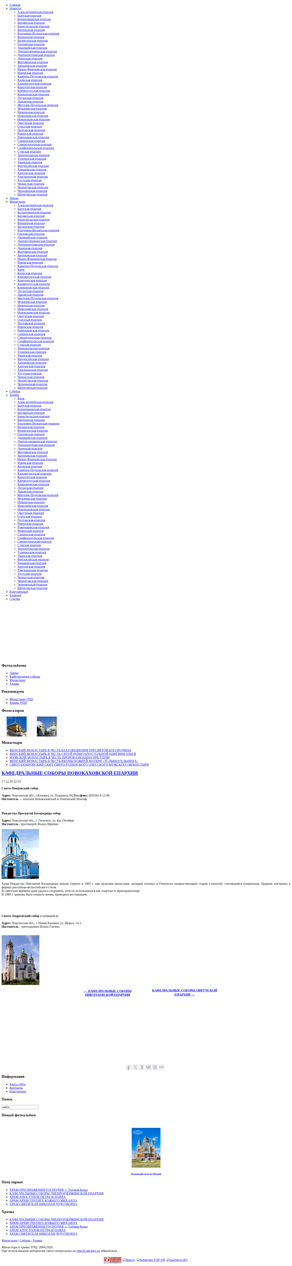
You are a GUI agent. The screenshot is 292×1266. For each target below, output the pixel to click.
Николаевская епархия (32, 115)
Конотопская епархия (32, 87)
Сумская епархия (29, 151)
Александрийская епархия (35, 12)
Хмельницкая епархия (32, 176)
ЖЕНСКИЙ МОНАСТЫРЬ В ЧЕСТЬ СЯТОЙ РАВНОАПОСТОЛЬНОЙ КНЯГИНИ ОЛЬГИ (73, 754)
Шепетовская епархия (32, 194)
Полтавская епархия (31, 130)
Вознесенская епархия (32, 40)
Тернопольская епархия (33, 155)
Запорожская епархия (32, 65)
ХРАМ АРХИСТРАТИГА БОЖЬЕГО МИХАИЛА (43, 1200)
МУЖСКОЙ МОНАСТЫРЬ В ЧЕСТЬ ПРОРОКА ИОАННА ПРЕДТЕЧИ (60, 757)
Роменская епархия (30, 531)
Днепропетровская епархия (36, 55)
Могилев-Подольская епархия (37, 105)
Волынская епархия (30, 37)
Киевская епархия (29, 80)
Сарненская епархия (31, 141)
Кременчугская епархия (33, 90)
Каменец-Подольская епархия (37, 76)
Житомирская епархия (32, 62)
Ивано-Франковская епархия (37, 69)
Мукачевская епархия (32, 108)
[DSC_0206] (47, 735)
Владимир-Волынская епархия (38, 33)
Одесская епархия (29, 126)
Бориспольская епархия (33, 26)
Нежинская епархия (30, 112)
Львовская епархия (30, 101)
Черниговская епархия (32, 187)
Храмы (37, 1240)
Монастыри (9, 1240)
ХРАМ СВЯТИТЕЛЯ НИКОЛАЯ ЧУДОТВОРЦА (43, 1204)
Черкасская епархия (30, 183)
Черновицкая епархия (32, 191)
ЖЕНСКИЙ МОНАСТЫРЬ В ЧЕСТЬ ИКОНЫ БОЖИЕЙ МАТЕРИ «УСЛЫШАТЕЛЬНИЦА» (74, 761)
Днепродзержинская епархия (37, 51)
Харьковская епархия (31, 169)
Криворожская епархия (33, 94)
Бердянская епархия (30, 22)
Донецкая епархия (29, 58)
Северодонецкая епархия (34, 144)
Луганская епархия (30, 98)
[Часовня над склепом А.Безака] (17, 735)
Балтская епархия (29, 15)
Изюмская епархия (30, 73)
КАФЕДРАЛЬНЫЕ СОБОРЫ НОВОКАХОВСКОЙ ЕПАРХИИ (70, 773)
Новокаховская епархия (33, 119)
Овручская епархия (30, 123)
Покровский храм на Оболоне (146, 1174)
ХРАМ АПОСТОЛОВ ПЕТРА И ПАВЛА (38, 1197)
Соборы (25, 1240)
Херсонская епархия (31, 173)
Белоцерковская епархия (34, 19)
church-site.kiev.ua (88, 1250)
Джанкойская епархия (32, 47)
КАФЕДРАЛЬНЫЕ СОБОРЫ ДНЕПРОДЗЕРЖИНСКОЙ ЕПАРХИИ (57, 1193)
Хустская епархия (29, 180)
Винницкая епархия (31, 30)
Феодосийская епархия (33, 166)
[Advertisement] (121, 632)
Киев (20, 269)
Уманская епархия (29, 162)
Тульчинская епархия (31, 158)
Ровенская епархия (30, 133)
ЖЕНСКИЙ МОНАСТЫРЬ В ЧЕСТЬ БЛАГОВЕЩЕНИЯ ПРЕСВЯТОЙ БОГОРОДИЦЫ (70, 750)
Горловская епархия (30, 44)
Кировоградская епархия (34, 83)
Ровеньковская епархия (33, 137)
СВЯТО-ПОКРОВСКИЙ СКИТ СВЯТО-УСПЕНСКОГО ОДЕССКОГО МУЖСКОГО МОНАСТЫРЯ (79, 764)
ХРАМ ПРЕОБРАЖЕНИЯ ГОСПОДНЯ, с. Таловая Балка (49, 1189)
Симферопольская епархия (35, 148)
